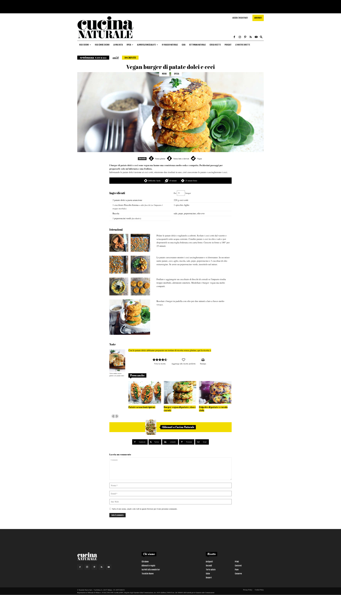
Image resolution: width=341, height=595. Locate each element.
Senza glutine (160, 158)
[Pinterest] (245, 37)
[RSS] (250, 37)
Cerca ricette (215, 44)
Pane (237, 569)
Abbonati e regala (148, 565)
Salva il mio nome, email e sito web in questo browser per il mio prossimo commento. (144, 509)
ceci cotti (184, 200)
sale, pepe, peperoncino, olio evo (189, 213)
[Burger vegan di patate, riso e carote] (180, 392)
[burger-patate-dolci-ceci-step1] (129, 243)
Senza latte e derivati (181, 158)
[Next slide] (117, 416)
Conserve (238, 573)
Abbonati (258, 18)
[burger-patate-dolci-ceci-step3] (129, 286)
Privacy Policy (247, 590)
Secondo (142, 158)
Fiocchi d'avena (131, 205)
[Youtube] (256, 37)
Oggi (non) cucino (102, 44)
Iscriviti (130, 57)
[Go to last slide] (113, 416)
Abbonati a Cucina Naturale (178, 427)
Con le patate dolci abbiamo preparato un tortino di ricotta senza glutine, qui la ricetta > (169, 350)
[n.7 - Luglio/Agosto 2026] (150, 427)
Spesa (129, 44)
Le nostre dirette (242, 44)
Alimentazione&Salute (146, 44)
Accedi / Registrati (240, 18)
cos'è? (116, 58)
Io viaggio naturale (170, 44)
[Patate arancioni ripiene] (144, 392)
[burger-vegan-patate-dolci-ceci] (129, 317)
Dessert (209, 577)
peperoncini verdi (122, 218)
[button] (261, 37)
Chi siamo (145, 561)
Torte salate (211, 569)
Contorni (238, 565)
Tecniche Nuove (148, 573)
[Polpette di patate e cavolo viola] (215, 392)
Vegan (199, 158)
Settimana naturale (197, 44)
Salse (208, 573)
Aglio (186, 205)
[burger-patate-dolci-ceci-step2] (129, 265)
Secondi (209, 565)
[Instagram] (239, 37)
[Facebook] (234, 37)
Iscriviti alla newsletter (151, 569)
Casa (183, 44)
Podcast (228, 44)
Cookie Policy (259, 590)
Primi (237, 561)
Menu (164, 73)
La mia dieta (118, 44)
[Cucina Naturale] (105, 39)
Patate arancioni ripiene (141, 407)
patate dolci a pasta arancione (128, 200)
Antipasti (209, 561)
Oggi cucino (84, 44)
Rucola (116, 213)
